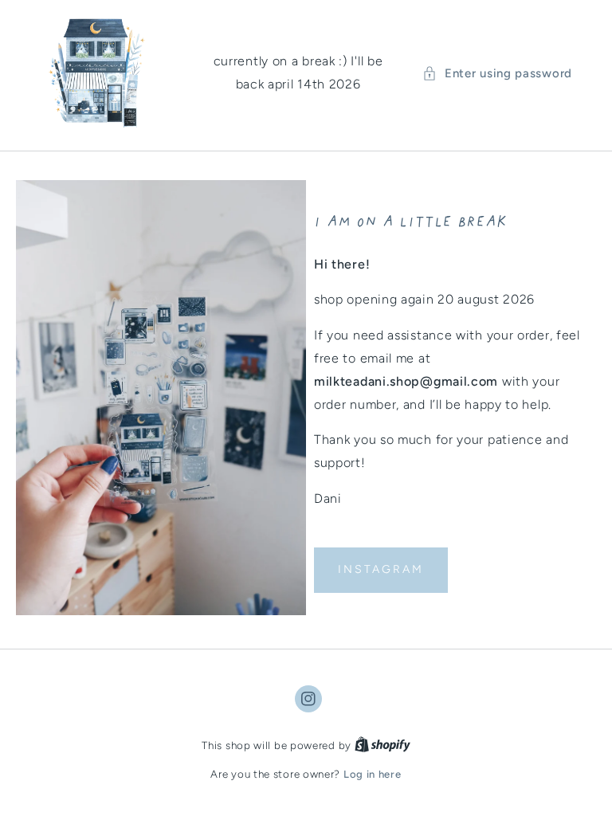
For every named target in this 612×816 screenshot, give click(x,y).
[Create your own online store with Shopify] (382, 745)
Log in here (372, 774)
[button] (497, 73)
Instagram (381, 569)
